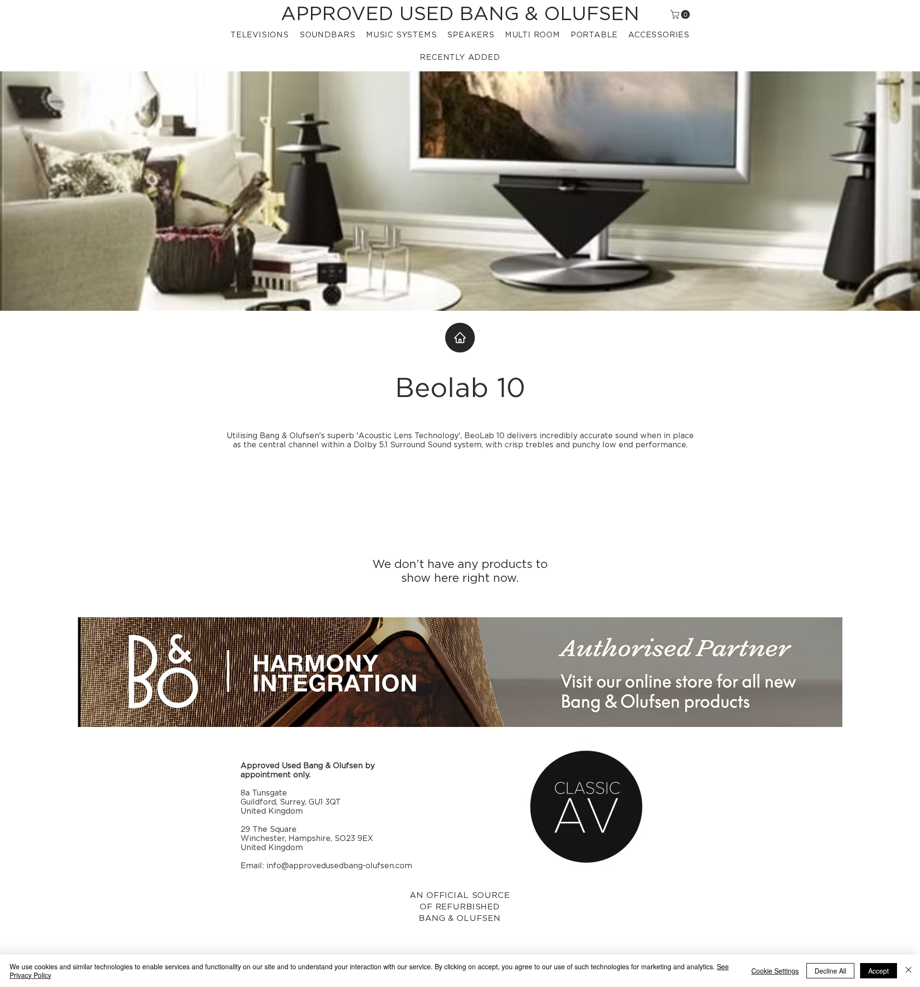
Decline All (830, 971)
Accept (878, 971)
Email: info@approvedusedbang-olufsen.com (326, 866)
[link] (681, 14)
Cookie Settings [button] (775, 971)
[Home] (460, 337)
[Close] (908, 970)
